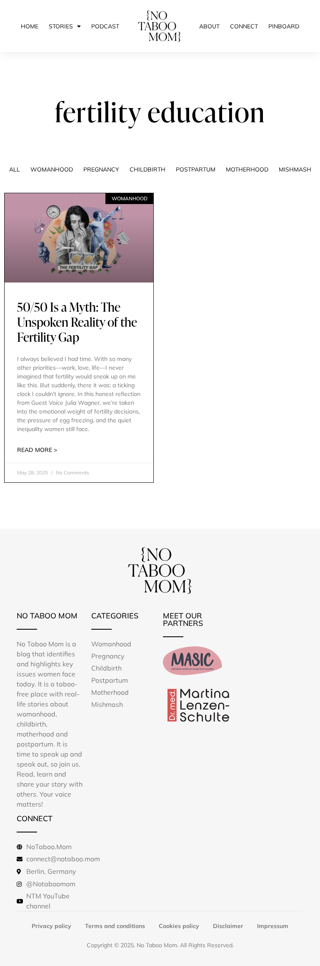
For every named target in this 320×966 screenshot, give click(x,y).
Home (29, 26)
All (14, 169)
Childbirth (147, 169)
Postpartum (195, 169)
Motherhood (247, 169)
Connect (244, 26)
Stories (61, 26)
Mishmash (295, 169)
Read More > (37, 450)
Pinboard (283, 26)
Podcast (105, 26)
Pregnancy (101, 169)
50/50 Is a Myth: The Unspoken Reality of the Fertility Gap (77, 322)
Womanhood (51, 169)
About (209, 26)
